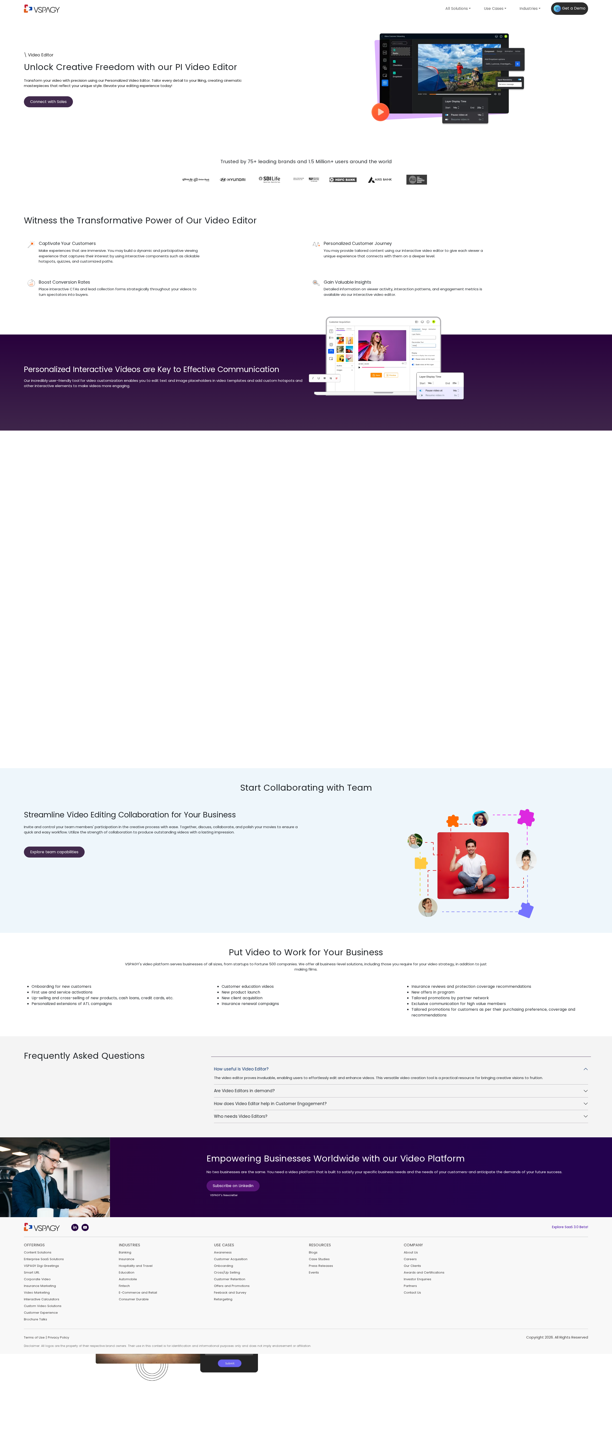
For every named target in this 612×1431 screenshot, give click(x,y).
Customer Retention (229, 1279)
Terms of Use (34, 1337)
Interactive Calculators (41, 1299)
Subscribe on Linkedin (233, 1185)
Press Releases (321, 1266)
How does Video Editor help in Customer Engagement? (270, 1104)
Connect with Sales (48, 101)
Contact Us (412, 1292)
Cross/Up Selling (227, 1272)
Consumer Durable (134, 1299)
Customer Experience (41, 1312)
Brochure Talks (35, 1319)
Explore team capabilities (54, 852)
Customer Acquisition (230, 1259)
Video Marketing (37, 1292)
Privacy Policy (58, 1337)
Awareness (223, 1252)
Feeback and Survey (230, 1292)
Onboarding (223, 1266)
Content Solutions (37, 1252)
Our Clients (412, 1266)
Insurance (126, 1259)
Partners (410, 1286)
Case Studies (319, 1259)
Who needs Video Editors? (240, 1116)
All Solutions (456, 8)
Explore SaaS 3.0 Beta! (570, 1227)
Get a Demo (573, 8)
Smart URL (31, 1272)
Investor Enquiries (417, 1279)
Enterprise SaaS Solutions (44, 1259)
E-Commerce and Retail (138, 1292)
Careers (410, 1259)
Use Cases (493, 8)
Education (126, 1272)
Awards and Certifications (424, 1272)
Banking (125, 1252)
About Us (411, 1252)
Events (314, 1272)
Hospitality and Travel (136, 1266)
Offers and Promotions (232, 1286)
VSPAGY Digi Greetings (41, 1266)
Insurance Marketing (40, 1286)
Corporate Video (37, 1279)
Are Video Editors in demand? (244, 1091)
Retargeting (223, 1299)
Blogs (313, 1252)
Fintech (124, 1286)
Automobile (128, 1279)
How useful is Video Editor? (241, 1068)
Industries (528, 8)
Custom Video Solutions (42, 1306)
